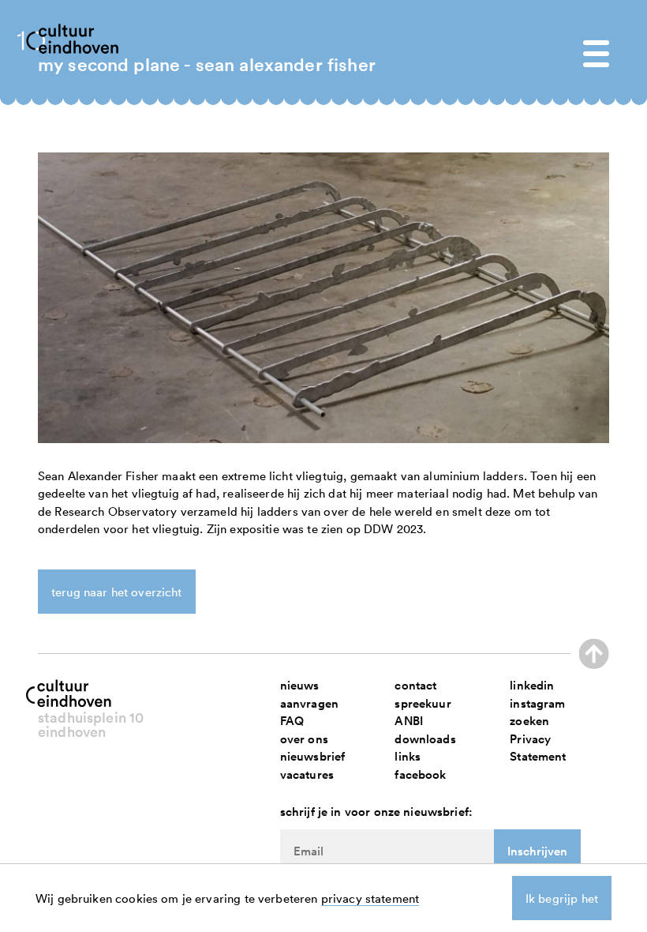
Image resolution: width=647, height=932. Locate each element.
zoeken (529, 720)
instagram (537, 703)
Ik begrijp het (561, 898)
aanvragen (309, 703)
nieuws (300, 685)
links (408, 756)
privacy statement (370, 898)
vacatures (307, 774)
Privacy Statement (538, 748)
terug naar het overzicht (116, 591)
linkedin (532, 685)
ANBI (409, 720)
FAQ (292, 720)
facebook (420, 774)
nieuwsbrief (313, 756)
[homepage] (79, 37)
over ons (304, 739)
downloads (425, 739)
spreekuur (423, 703)
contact (415, 685)
